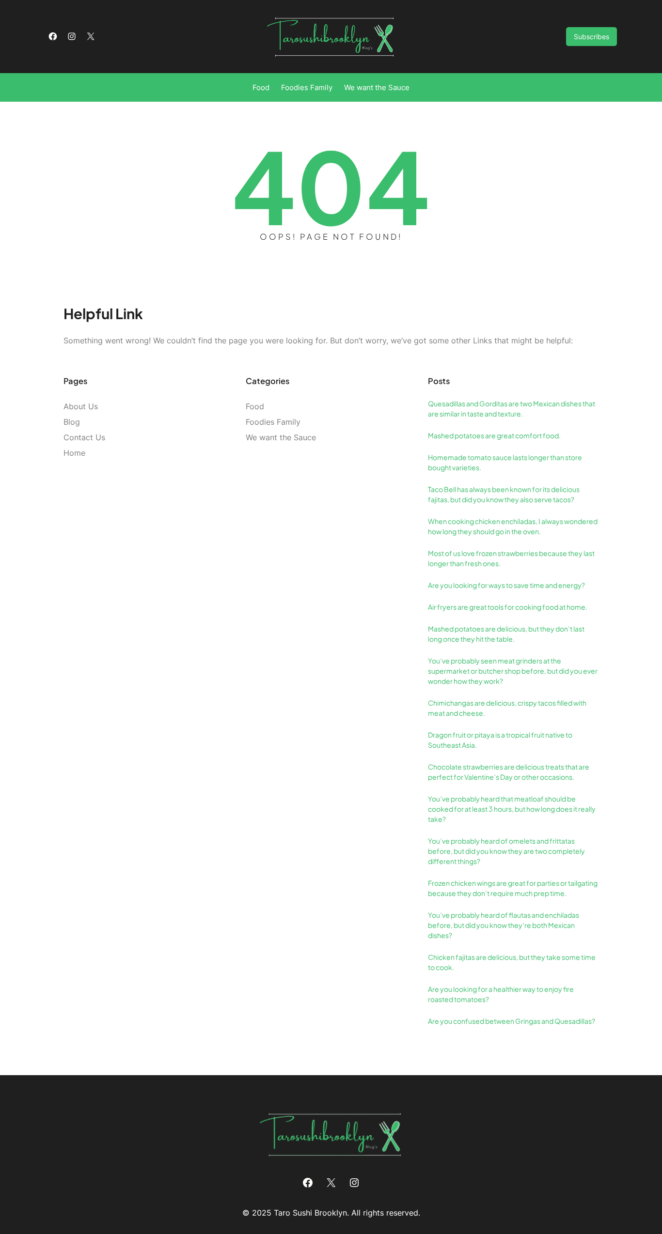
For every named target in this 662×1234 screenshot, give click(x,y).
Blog (71, 422)
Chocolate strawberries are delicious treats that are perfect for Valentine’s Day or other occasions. (508, 771)
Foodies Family (273, 422)
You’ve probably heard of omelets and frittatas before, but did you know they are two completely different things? (506, 850)
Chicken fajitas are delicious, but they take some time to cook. (512, 962)
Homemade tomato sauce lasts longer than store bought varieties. (505, 462)
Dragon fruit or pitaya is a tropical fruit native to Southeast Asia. (500, 739)
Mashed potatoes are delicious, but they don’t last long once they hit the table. (506, 633)
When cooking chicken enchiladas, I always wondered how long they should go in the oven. (513, 526)
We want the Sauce (281, 437)
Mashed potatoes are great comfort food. (494, 435)
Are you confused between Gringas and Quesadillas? (511, 1021)
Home (74, 453)
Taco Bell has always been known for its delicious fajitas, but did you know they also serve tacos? (504, 494)
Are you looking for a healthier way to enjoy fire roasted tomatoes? (501, 994)
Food (255, 406)
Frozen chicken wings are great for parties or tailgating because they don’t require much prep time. (513, 888)
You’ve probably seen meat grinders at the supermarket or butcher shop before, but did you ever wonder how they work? (513, 670)
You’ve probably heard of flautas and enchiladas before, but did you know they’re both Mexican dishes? (503, 925)
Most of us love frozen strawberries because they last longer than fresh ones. (511, 558)
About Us (80, 406)
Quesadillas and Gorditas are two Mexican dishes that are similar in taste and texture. (511, 408)
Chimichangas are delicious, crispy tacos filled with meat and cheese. (507, 707)
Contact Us (84, 437)
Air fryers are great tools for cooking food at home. (507, 606)
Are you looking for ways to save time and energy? (506, 585)
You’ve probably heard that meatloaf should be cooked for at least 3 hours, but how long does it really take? (512, 808)
